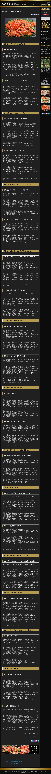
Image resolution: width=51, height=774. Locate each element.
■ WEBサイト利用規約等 (44, 39)
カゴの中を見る (45, 14)
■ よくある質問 (43, 34)
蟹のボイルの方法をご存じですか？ (45, 54)
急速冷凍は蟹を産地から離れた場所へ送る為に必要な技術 (45, 51)
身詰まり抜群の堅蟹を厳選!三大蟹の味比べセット (16, 761)
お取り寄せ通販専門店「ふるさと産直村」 (14, 763)
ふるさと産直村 (10, 4)
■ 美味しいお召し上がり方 (45, 36)
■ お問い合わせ (43, 42)
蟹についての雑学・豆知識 (45, 47)
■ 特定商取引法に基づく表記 (45, 37)
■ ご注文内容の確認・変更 (45, 31)
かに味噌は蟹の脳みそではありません (45, 49)
